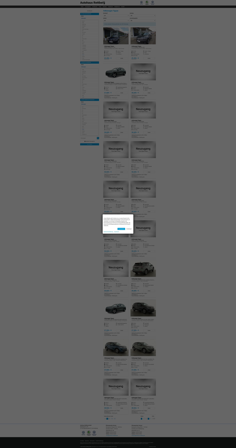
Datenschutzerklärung (108, 231)
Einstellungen (129, 228)
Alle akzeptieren (121, 228)
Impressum (116, 231)
